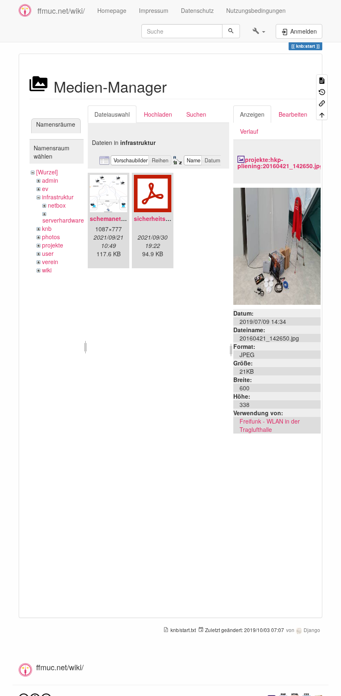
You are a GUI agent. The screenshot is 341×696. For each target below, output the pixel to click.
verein (50, 261)
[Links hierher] (321, 103)
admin (50, 180)
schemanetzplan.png (119, 218)
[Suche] (231, 31)
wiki (47, 270)
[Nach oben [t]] (321, 114)
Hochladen (158, 114)
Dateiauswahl (112, 114)
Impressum (153, 10)
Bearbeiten (293, 114)
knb (47, 228)
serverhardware (63, 220)
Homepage (111, 10)
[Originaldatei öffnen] (277, 245)
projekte (52, 245)
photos (51, 237)
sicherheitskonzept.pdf (167, 218)
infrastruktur (58, 197)
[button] (259, 31)
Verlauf (249, 131)
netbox (57, 205)
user (48, 253)
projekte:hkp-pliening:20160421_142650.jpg (280, 162)
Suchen (196, 114)
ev (45, 188)
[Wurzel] (47, 172)
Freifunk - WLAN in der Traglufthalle (270, 425)
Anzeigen (252, 114)
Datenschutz (197, 10)
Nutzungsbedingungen (256, 10)
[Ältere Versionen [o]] (321, 91)
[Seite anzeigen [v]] (321, 80)
